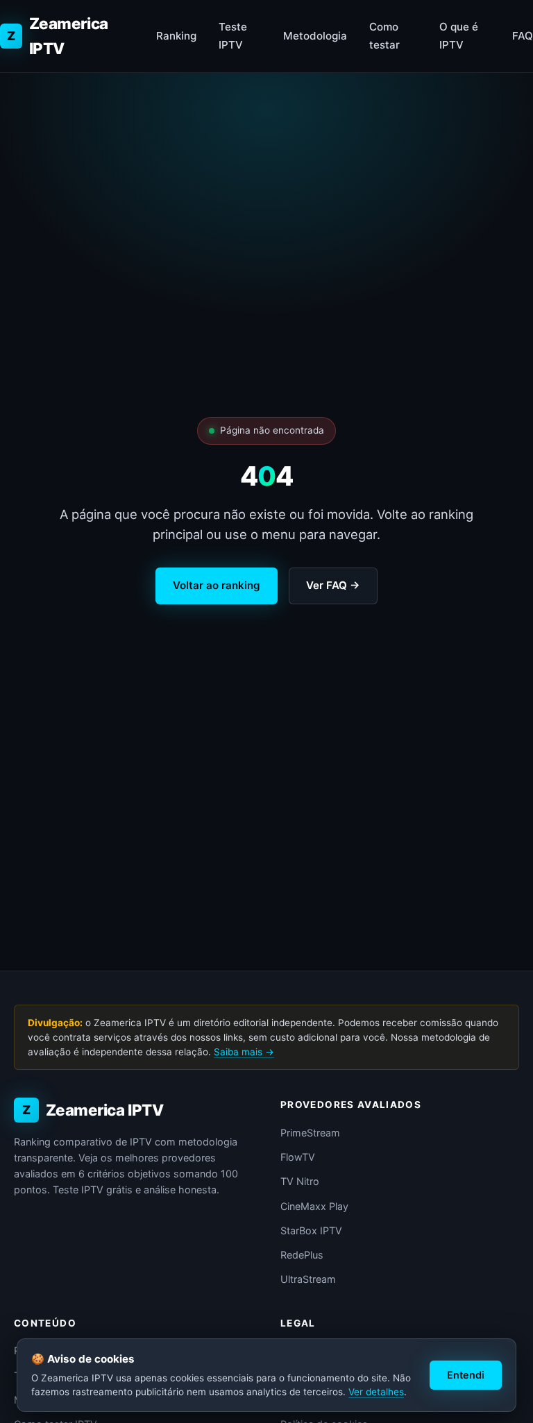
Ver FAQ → (333, 585)
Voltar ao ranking (216, 585)
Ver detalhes (376, 1391)
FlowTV (297, 1157)
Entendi (465, 1375)
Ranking (176, 35)
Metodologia (315, 35)
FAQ (522, 35)
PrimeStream (310, 1133)
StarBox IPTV (311, 1230)
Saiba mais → (244, 1051)
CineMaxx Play (314, 1206)
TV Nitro (299, 1181)
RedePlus (301, 1255)
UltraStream (308, 1279)
